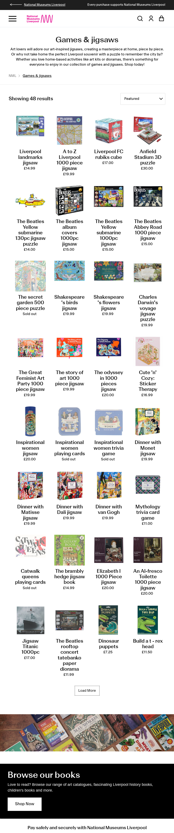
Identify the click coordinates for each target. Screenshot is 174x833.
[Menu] (13, 18)
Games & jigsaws (37, 76)
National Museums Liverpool (44, 5)
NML (12, 76)
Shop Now (24, 804)
